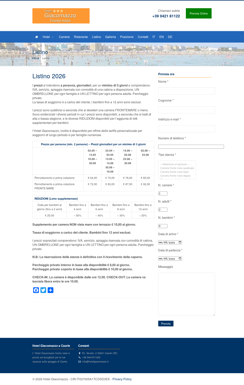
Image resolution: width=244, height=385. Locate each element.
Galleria (110, 37)
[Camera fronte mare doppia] (177, 176)
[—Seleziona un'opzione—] (177, 164)
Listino (96, 37)
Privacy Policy (122, 379)
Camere (64, 37)
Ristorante (81, 37)
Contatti (143, 37)
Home (35, 58)
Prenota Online (199, 13)
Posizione (127, 37)
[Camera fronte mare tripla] (177, 172)
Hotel (46, 37)
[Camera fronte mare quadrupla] (177, 168)
